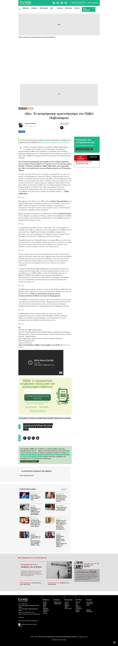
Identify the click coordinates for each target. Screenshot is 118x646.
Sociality (63, 639)
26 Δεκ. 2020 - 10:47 (30, 126)
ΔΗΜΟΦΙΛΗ (93, 157)
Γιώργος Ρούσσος (30, 123)
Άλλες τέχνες (68, 608)
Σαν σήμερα (89, 602)
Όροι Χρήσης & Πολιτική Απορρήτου (28, 620)
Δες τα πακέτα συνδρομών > (30, 461)
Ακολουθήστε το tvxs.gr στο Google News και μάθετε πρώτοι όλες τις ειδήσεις (45, 418)
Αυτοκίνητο (79, 608)
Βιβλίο (66, 606)
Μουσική (67, 605)
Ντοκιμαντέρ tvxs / (26, 582)
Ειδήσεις (25, 8)
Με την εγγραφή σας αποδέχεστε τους (37, 403)
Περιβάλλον (46, 610)
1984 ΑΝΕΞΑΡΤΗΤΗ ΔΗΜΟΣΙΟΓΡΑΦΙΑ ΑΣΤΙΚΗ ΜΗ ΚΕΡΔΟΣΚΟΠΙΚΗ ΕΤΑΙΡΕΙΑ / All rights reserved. (61, 636)
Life (77, 603)
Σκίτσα (76, 8)
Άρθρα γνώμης (58, 602)
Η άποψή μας (57, 603)
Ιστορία (60, 8)
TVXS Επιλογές (89, 610)
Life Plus (79, 600)
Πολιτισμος (22, 108)
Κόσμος (45, 603)
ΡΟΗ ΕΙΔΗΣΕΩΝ (86, 9)
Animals (78, 602)
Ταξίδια (77, 611)
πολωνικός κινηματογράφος (44, 426)
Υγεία (44, 606)
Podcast (45, 613)
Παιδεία (78, 610)
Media (44, 605)
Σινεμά (66, 602)
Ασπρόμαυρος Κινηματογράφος (32, 424)
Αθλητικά (68, 8)
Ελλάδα (45, 602)
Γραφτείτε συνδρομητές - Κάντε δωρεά (55, 142)
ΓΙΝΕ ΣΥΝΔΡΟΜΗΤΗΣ (78, 2)
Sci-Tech (45, 611)
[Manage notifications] (114, 642)
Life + (51, 9)
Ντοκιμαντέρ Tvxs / (29, 565)
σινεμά (26, 429)
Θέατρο (67, 603)
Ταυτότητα (21, 617)
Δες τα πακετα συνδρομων (84, 149)
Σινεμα (30, 108)
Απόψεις (34, 8)
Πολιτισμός (44, 8)
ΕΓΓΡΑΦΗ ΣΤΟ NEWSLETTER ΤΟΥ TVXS (37, 397)
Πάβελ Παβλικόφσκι (29, 426)
